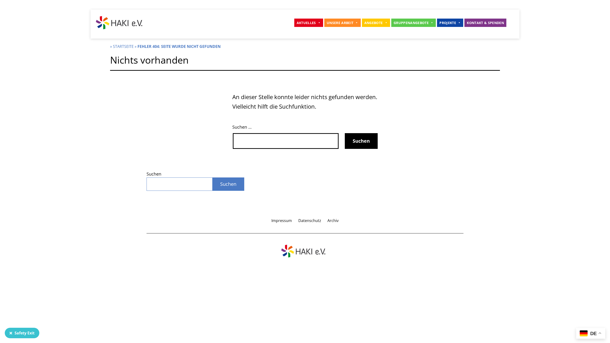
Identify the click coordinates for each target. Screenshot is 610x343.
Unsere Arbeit (340, 22)
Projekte (447, 22)
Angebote (373, 22)
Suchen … (242, 127)
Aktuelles (306, 22)
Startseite (123, 46)
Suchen (154, 174)
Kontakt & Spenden (485, 22)
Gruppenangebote (411, 22)
